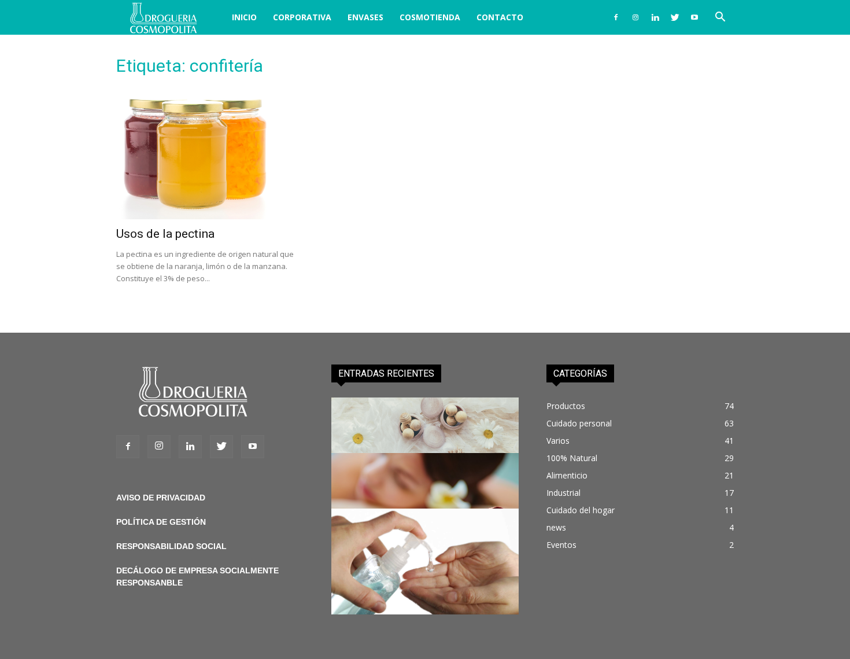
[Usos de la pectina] (210, 153)
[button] (720, 18)
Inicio (244, 17)
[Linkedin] (655, 17)
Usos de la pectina (165, 234)
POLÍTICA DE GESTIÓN (161, 522)
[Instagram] (635, 17)
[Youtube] (694, 17)
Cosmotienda (430, 17)
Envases (365, 17)
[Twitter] (674, 17)
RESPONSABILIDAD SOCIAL (171, 546)
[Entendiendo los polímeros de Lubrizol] (425, 561)
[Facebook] (615, 17)
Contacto (499, 17)
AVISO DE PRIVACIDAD (160, 497)
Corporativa (302, 17)
